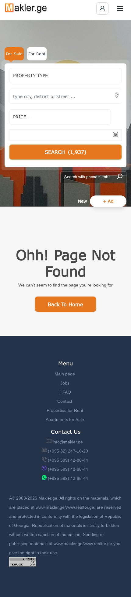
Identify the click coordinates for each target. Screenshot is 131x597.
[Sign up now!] (102, 8)
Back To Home (65, 304)
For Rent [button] (36, 53)
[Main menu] (120, 8)
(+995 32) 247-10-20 (68, 451)
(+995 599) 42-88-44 (68, 460)
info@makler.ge (68, 441)
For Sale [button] (14, 53)
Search (65, 152)
